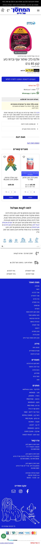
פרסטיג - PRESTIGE (33, 399)
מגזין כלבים (36, 335)
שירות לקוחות (18, 253)
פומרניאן (36, 373)
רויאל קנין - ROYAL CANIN (30, 415)
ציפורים (37, 309)
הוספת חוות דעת (33, 143)
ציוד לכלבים (11, 271)
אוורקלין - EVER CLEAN (31, 431)
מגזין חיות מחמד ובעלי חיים (31, 338)
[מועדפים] (24, 156)
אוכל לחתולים (30, 271)
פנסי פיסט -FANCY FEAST (31, 435)
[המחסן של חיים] (20, 10)
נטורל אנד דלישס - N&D (31, 412)
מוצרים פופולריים (34, 351)
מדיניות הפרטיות (34, 318)
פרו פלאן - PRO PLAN (32, 418)
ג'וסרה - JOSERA (34, 396)
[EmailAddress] (13, 491)
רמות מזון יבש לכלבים (33, 363)
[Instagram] (20, 491)
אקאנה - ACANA (34, 422)
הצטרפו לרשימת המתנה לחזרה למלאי (20, 79)
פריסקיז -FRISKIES (33, 428)
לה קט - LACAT (34, 425)
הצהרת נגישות (34, 322)
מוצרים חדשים (35, 354)
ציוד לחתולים (11, 274)
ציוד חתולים (35, 302)
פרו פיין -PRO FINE (33, 405)
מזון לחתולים (35, 227)
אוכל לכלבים (30, 274)
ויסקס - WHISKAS (33, 402)
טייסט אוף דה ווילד (33, 409)
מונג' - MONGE (34, 392)
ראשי (37, 289)
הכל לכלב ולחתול (34, 367)
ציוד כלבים (36, 299)
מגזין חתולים (35, 331)
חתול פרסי (36, 376)
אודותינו (37, 286)
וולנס (37, 113)
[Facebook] (27, 491)
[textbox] (20, 222)
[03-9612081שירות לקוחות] (8, 10)
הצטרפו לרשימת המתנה (6, 543)
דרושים (37, 328)
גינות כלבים (35, 370)
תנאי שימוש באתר (34, 315)
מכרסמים (36, 305)
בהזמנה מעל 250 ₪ (16, 262)
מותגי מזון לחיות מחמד (32, 312)
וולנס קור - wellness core (31, 389)
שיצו (38, 380)
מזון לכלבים (7, 225)
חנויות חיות (36, 347)
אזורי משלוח (35, 325)
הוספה (30, 197)
